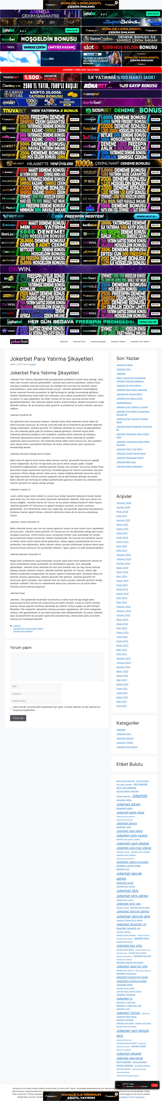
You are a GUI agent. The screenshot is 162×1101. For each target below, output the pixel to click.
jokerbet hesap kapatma (126, 935)
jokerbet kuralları (121, 953)
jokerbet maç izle (142, 956)
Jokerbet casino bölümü (126, 855)
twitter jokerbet (124, 1065)
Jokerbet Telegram (125, 994)
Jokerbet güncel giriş (133, 916)
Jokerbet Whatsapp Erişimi (130, 458)
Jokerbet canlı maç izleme (133, 848)
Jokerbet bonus (126, 823)
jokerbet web (145, 1013)
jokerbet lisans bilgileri (137, 953)
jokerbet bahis (124, 808)
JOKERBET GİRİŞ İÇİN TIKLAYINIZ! (81, 69)
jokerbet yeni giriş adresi (126, 1026)
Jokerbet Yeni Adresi (140, 341)
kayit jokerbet (123, 1062)
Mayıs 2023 (122, 619)
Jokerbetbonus (124, 403)
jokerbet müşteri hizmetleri (129, 962)
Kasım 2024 (122, 542)
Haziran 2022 (123, 667)
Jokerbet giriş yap (128, 903)
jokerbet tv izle (123, 1009)
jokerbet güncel (122, 908)
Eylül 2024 (121, 550)
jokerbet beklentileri (123, 1072)
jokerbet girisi (124, 882)
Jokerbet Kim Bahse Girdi (129, 398)
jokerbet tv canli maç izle (128, 1005)
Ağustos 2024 (123, 555)
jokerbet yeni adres (125, 1023)
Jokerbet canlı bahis (129, 831)
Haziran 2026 (123, 507)
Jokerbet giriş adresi (132, 896)
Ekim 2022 (121, 650)
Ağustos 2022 (123, 658)
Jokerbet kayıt (141, 938)
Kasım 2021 (122, 697)
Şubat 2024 (122, 580)
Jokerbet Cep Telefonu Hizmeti (132, 407)
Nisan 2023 (122, 624)
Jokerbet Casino (123, 852)
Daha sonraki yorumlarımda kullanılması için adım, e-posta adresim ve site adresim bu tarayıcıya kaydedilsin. (56, 709)
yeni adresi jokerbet (142, 1066)
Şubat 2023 (122, 632)
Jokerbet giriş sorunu (124, 900)
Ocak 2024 (122, 585)
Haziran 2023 (123, 615)
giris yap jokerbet (126, 787)
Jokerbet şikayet (128, 1053)
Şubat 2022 (122, 684)
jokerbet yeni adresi (143, 1023)
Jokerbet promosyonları (131, 981)
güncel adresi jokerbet (127, 791)
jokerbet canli (123, 827)
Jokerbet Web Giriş (126, 462)
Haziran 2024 (123, 563)
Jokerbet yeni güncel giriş (132, 1033)
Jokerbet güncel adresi (132, 911)
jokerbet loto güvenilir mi (124, 956)
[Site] (40, 119)
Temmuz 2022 (123, 662)
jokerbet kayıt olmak (124, 942)
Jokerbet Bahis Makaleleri (129, 466)
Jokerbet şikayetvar (129, 1058)
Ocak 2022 (121, 688)
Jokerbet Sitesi (124, 984)
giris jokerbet (140, 784)
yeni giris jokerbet (123, 1069)
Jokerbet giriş (127, 891)
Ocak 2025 (121, 533)
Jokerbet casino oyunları (132, 862)
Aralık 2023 (122, 589)
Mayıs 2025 (122, 524)
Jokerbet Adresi (124, 365)
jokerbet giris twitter (125, 886)
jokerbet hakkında (123, 932)
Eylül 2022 (121, 654)
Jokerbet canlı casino (131, 835)
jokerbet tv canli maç (125, 1002)
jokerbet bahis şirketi (139, 1069)
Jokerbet (64, 341)
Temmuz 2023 (123, 611)
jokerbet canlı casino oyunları (128, 839)
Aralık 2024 (122, 537)
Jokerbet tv (124, 998)
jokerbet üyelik (138, 1046)
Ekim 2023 (121, 598)
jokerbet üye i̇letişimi (123, 1046)
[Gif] (81, 163)
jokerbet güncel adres (140, 907)
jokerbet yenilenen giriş (123, 1040)
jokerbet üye (142, 1043)
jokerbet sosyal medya (125, 988)
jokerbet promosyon (126, 973)
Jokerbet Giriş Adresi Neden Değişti (28, 628)
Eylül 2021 (121, 706)
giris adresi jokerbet (124, 784)
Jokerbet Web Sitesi (126, 1016)
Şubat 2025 (122, 529)
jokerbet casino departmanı (125, 858)
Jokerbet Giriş (79, 341)
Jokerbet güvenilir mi (131, 924)
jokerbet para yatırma (125, 970)
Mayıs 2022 (122, 671)
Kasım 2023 (122, 593)
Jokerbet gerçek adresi (129, 875)
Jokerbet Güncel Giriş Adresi (129, 920)
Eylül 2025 (121, 516)
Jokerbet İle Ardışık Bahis (129, 394)
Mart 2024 (121, 576)
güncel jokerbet (123, 796)
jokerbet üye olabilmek (123, 1050)
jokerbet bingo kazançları (124, 820)
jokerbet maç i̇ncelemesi (124, 959)
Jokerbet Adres (124, 800)
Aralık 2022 (122, 641)
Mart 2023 (121, 628)
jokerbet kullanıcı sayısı (142, 950)
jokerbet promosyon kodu (132, 977)
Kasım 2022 (122, 645)
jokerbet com (123, 869)
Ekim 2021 (121, 701)
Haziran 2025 (123, 520)
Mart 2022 (121, 680)
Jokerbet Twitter (118, 341)
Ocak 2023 (122, 637)
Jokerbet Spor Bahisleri (23, 631)
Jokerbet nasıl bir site (132, 966)
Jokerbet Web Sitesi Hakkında (131, 390)
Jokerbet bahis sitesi (130, 812)
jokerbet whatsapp (125, 1020)
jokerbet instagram (143, 935)
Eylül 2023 (121, 602)
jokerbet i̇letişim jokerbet (124, 938)
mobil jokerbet (139, 1062)
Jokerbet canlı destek (132, 843)
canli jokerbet (142, 781)
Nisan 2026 (122, 511)
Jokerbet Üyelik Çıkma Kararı (131, 453)
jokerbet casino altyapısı (140, 852)
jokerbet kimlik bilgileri (125, 950)
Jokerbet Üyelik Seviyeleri (126, 1043)
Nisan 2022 (122, 675)
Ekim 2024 (121, 546)
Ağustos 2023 (123, 606)
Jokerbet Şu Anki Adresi (128, 385)
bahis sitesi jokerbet (125, 781)
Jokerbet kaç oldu (129, 945)
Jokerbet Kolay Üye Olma (129, 449)
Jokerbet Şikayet (98, 341)
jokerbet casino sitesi (128, 865)
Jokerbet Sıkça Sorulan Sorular (128, 991)
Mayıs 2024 (122, 568)
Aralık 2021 (122, 693)
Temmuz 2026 (123, 503)
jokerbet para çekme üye (143, 970)
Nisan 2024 (122, 572)
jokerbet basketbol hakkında (125, 816)
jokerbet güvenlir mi (128, 928)
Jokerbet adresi (128, 804)
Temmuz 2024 (123, 559)
